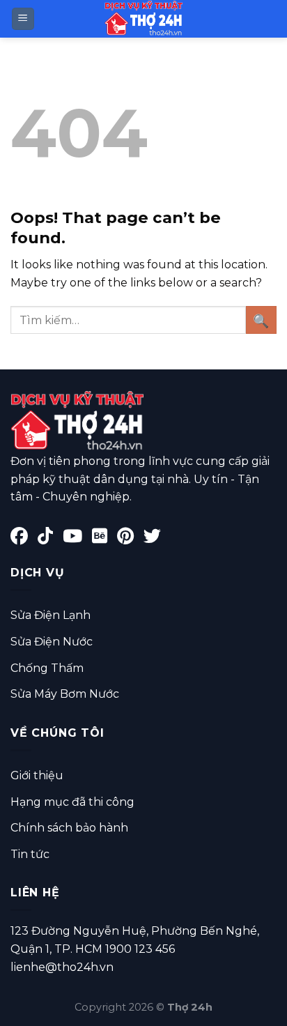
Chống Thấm (47, 668)
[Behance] (104, 538)
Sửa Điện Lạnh (50, 615)
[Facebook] (24, 538)
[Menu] (23, 19)
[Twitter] (156, 538)
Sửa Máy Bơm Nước (64, 693)
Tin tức (29, 854)
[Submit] (261, 319)
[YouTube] (77, 538)
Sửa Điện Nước (51, 641)
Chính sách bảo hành (69, 827)
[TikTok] (50, 538)
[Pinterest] (130, 538)
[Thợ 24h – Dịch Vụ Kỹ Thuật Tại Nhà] (143, 19)
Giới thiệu (36, 775)
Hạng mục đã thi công (72, 802)
